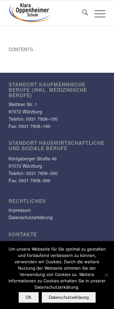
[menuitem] (82, 13)
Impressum (20, 210)
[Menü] (96, 13)
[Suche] (82, 13)
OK (29, 297)
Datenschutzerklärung (31, 217)
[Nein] (106, 275)
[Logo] (47, 13)
